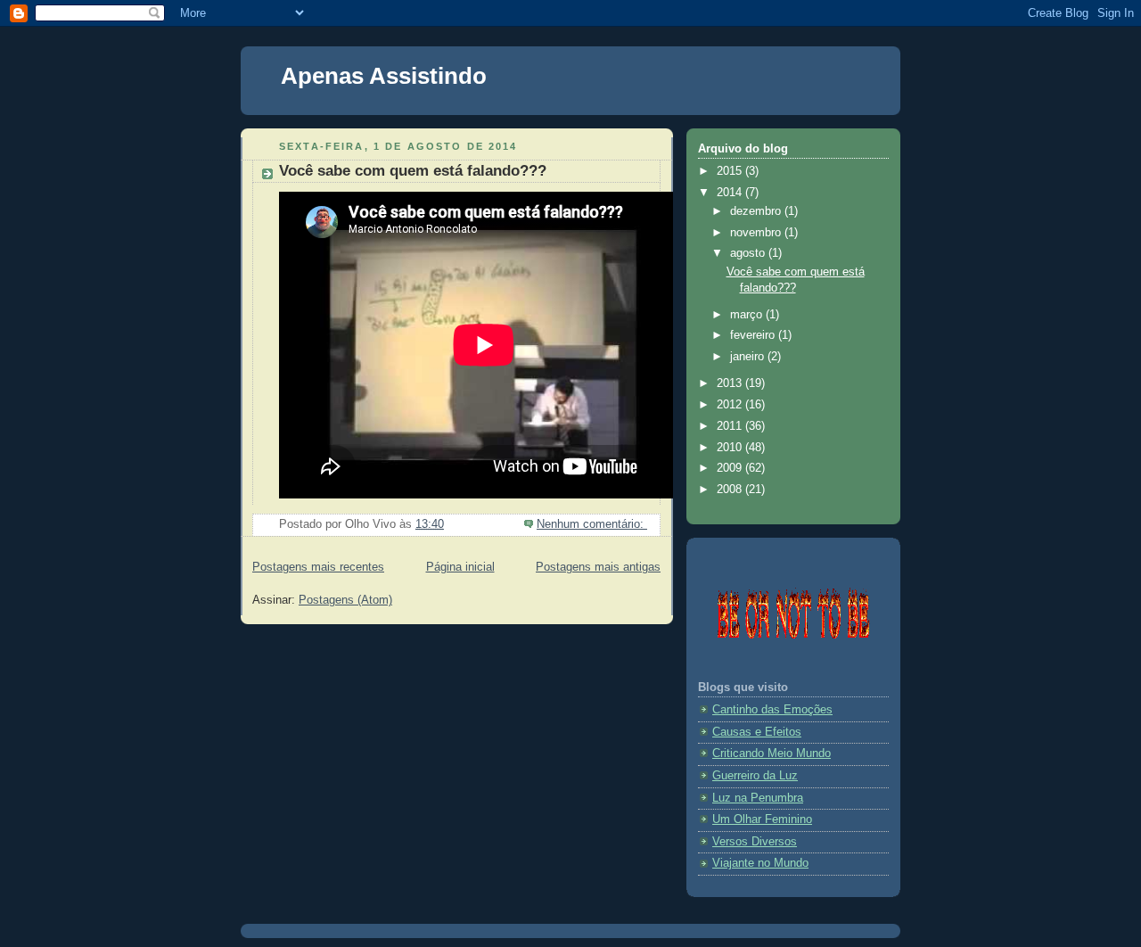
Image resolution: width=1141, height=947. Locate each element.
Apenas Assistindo (384, 75)
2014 (731, 192)
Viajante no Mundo (760, 863)
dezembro (757, 211)
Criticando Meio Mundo (771, 753)
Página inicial (460, 567)
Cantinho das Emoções (772, 710)
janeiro (749, 356)
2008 (731, 489)
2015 (731, 171)
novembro (757, 232)
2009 (731, 468)
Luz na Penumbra (757, 798)
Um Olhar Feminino (762, 819)
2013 (731, 383)
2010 (731, 447)
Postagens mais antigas (598, 567)
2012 (731, 405)
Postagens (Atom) (345, 600)
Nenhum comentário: (592, 524)
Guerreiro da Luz (755, 776)
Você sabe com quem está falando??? (412, 170)
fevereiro (754, 335)
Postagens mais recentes (318, 567)
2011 (731, 426)
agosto (749, 253)
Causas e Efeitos (756, 732)
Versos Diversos (754, 842)
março (748, 315)
